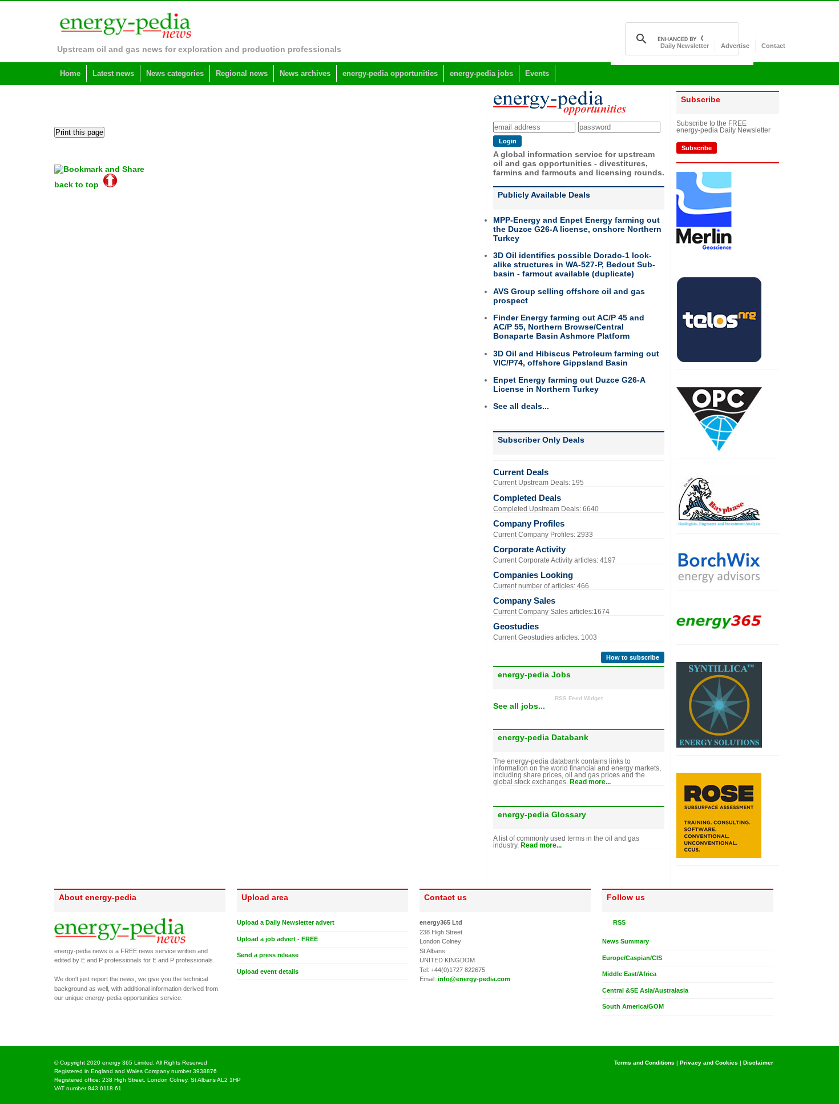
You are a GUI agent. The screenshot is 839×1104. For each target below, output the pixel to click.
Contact (773, 45)
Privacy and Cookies (709, 1062)
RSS (617, 922)
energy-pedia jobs (481, 73)
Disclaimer (758, 1062)
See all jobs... (519, 705)
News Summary (625, 941)
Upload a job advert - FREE (277, 939)
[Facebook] (617, 1024)
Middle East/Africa (629, 973)
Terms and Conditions (644, 1062)
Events (537, 73)
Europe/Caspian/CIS (632, 957)
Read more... (590, 781)
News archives (305, 73)
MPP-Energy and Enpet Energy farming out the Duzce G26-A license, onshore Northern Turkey (577, 229)
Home (70, 73)
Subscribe (696, 147)
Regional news (242, 73)
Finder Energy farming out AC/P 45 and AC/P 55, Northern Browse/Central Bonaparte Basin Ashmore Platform (568, 326)
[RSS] (606, 922)
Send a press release (268, 955)
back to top (78, 184)
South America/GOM (633, 1006)
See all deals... (521, 406)
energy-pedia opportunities (390, 73)
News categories (175, 73)
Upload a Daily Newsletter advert (285, 922)
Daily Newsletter (684, 45)
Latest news (113, 73)
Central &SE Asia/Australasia (645, 990)
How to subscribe (632, 657)
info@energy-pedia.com (474, 978)
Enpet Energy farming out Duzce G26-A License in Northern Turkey (569, 384)
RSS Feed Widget (579, 698)
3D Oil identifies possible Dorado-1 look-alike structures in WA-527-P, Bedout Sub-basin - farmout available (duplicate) (574, 264)
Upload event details (268, 971)
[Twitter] (606, 1024)
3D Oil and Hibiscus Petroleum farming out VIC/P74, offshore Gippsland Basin (576, 358)
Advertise (735, 45)
